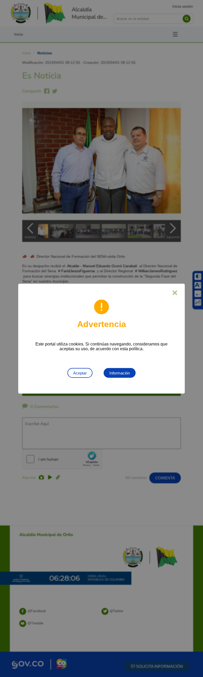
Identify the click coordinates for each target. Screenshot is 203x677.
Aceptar (80, 373)
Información (119, 373)
